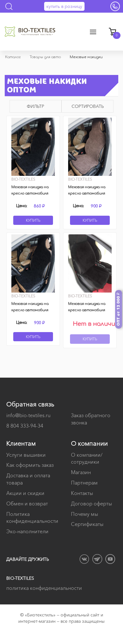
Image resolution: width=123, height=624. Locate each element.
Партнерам (84, 482)
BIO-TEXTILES (20, 578)
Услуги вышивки (26, 455)
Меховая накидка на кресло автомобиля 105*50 (86, 310)
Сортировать (88, 106)
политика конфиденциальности (44, 588)
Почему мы (84, 514)
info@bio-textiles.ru (28, 415)
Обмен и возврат (27, 503)
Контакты (82, 493)
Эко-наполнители (27, 531)
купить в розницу (64, 6)
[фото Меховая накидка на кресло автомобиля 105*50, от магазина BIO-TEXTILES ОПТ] (90, 263)
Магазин (81, 472)
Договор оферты (91, 503)
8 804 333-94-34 (24, 426)
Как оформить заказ (30, 465)
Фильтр (35, 106)
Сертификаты (87, 524)
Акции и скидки (25, 493)
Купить (33, 220)
